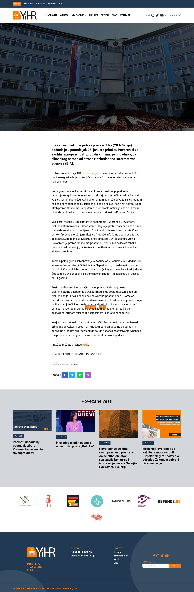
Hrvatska (40, 3)
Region (105, 15)
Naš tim (93, 15)
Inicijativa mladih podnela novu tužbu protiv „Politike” (75, 444)
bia (54, 364)
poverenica (63, 364)
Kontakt (125, 15)
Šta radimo (77, 15)
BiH (60, 3)
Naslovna (51, 15)
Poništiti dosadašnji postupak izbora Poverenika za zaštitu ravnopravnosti (28, 447)
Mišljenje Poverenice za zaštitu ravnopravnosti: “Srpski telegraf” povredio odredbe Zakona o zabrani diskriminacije (160, 456)
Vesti (116, 559)
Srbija (17, 3)
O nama (64, 15)
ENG (179, 15)
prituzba (74, 364)
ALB (175, 15)
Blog (114, 15)
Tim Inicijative (121, 555)
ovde (85, 344)
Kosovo (52, 3)
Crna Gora (28, 3)
